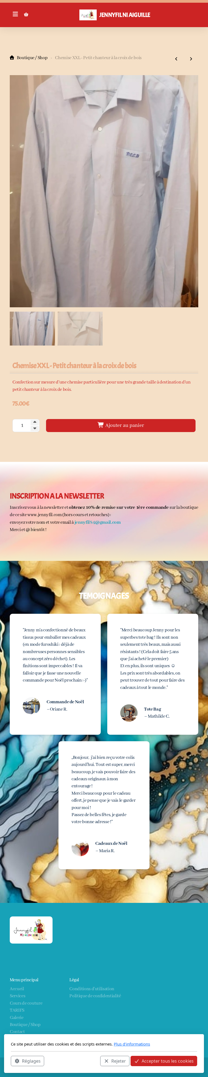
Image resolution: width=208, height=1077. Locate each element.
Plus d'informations (132, 1044)
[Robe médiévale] (176, 59)
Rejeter (118, 1061)
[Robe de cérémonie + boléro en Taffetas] (191, 59)
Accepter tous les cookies (168, 1061)
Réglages (31, 1061)
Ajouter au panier (124, 425)
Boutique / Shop (32, 58)
